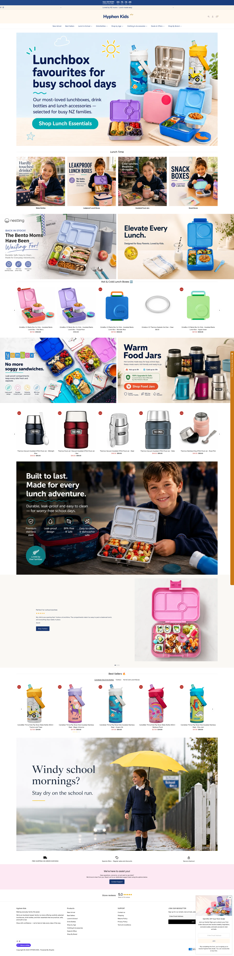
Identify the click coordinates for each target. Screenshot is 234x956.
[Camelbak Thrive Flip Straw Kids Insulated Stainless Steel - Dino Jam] (198, 703)
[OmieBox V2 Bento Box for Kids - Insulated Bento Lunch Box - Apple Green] (198, 306)
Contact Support (117, 882)
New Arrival (57, 26)
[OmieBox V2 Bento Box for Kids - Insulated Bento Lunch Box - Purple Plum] (76, 306)
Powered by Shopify (47, 950)
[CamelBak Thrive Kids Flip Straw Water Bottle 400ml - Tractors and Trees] (35, 703)
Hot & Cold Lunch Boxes (131, 680)
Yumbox (118, 680)
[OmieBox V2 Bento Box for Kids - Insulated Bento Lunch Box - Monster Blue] (117, 306)
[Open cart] (217, 16)
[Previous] (61, 7)
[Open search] (209, 16)
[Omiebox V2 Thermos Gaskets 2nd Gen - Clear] (157, 306)
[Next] (173, 7)
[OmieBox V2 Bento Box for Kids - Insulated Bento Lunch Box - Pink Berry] (35, 306)
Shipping (121, 915)
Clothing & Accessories (136, 26)
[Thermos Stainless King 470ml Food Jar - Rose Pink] (198, 429)
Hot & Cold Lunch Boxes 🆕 (117, 281)
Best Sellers (69, 26)
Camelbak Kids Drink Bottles (104, 680)
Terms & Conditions (124, 925)
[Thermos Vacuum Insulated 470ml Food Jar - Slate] (157, 429)
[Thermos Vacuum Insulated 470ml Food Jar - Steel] (117, 429)
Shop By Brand (174, 26)
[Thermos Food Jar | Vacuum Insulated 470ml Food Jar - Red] (76, 429)
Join (193, 922)
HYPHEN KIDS (34, 950)
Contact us (121, 912)
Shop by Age (116, 26)
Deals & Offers (157, 26)
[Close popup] (230, 897)
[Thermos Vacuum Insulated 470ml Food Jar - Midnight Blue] (35, 429)
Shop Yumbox (43, 629)
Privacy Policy (122, 922)
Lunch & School (84, 26)
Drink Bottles (101, 26)
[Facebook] (1, 7)
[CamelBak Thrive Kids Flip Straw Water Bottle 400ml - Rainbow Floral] (157, 703)
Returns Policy (122, 918)
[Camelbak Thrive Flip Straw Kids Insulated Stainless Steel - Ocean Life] (117, 703)
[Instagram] (3, 7)
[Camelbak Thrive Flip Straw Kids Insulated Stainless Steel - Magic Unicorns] (76, 703)
